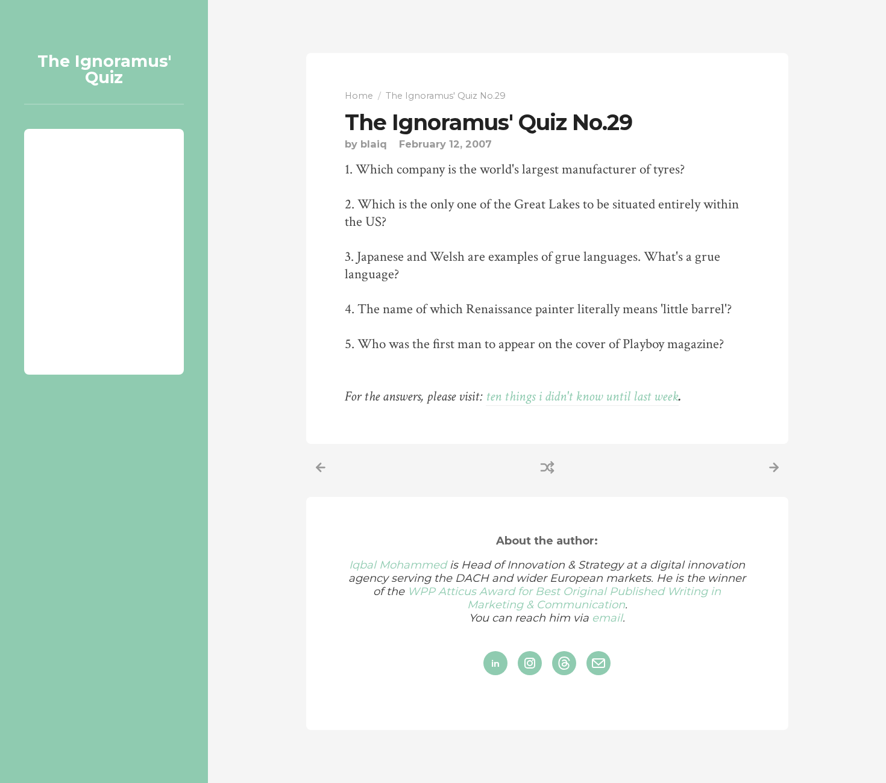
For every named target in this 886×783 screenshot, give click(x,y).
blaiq (373, 144)
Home (359, 95)
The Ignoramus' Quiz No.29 (488, 122)
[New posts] (320, 467)
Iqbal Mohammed (398, 565)
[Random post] (547, 467)
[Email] (598, 663)
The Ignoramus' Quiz (104, 69)
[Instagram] (530, 663)
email (607, 618)
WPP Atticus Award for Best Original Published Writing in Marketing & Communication (564, 598)
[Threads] (564, 663)
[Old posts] (773, 467)
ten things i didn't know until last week (582, 396)
